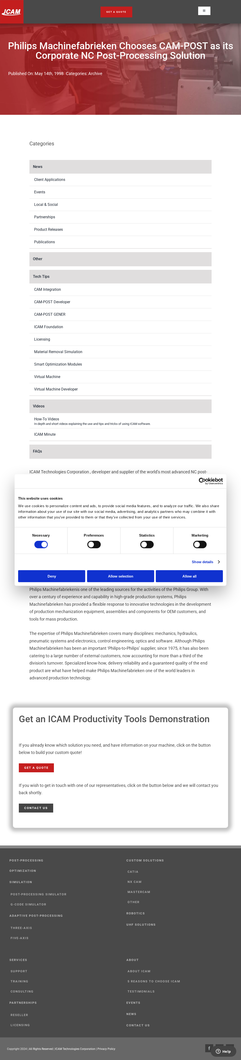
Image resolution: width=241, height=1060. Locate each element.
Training (19, 981)
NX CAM (135, 882)
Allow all (189, 576)
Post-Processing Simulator (39, 894)
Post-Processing (26, 860)
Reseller (19, 1015)
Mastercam (139, 892)
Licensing (20, 1025)
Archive (95, 73)
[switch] (94, 544)
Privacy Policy (106, 1049)
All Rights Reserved (41, 1049)
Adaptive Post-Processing (36, 915)
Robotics (135, 913)
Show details (202, 562)
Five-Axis (20, 938)
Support (19, 971)
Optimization (22, 871)
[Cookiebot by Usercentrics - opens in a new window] (202, 481)
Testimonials (141, 991)
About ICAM (139, 971)
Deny (52, 576)
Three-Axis (21, 928)
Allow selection (120, 576)
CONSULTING (22, 991)
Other (134, 902)
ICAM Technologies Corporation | (76, 1049)
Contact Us (138, 1025)
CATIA (133, 871)
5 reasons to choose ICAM (154, 981)
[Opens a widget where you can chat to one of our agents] (223, 1052)
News (131, 1014)
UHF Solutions (141, 924)
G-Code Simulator (28, 904)
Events (133, 1002)
